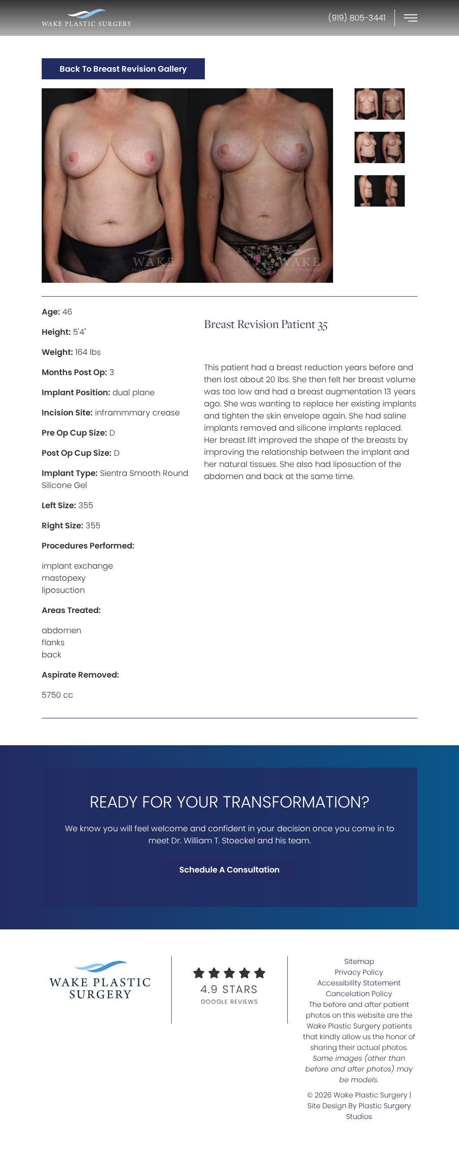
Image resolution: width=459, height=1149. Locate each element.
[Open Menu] (410, 18)
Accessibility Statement (359, 983)
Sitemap (359, 961)
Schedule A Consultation (229, 869)
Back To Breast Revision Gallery (123, 68)
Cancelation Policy (359, 994)
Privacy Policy (359, 972)
